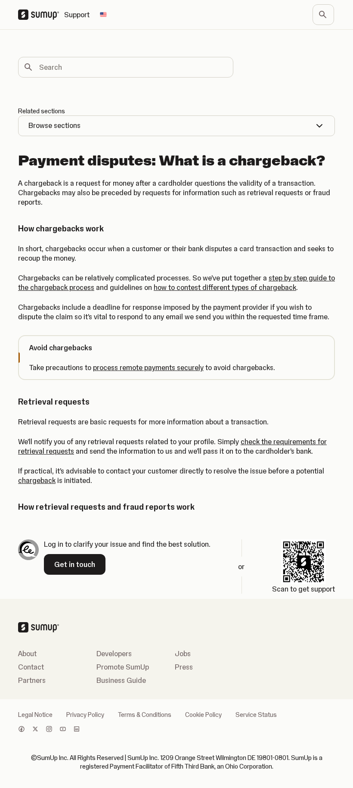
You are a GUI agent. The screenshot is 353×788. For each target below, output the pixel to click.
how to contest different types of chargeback (225, 287)
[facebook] (21, 730)
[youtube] (62, 730)
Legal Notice (35, 715)
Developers (114, 653)
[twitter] (35, 730)
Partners (32, 680)
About (27, 653)
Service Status (256, 715)
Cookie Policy (203, 715)
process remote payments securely (148, 367)
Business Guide (121, 680)
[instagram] (49, 730)
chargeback (37, 480)
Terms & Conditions (144, 715)
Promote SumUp (122, 667)
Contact (31, 667)
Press (184, 667)
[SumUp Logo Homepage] (41, 14)
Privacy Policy (85, 715)
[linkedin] (76, 730)
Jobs (183, 653)
